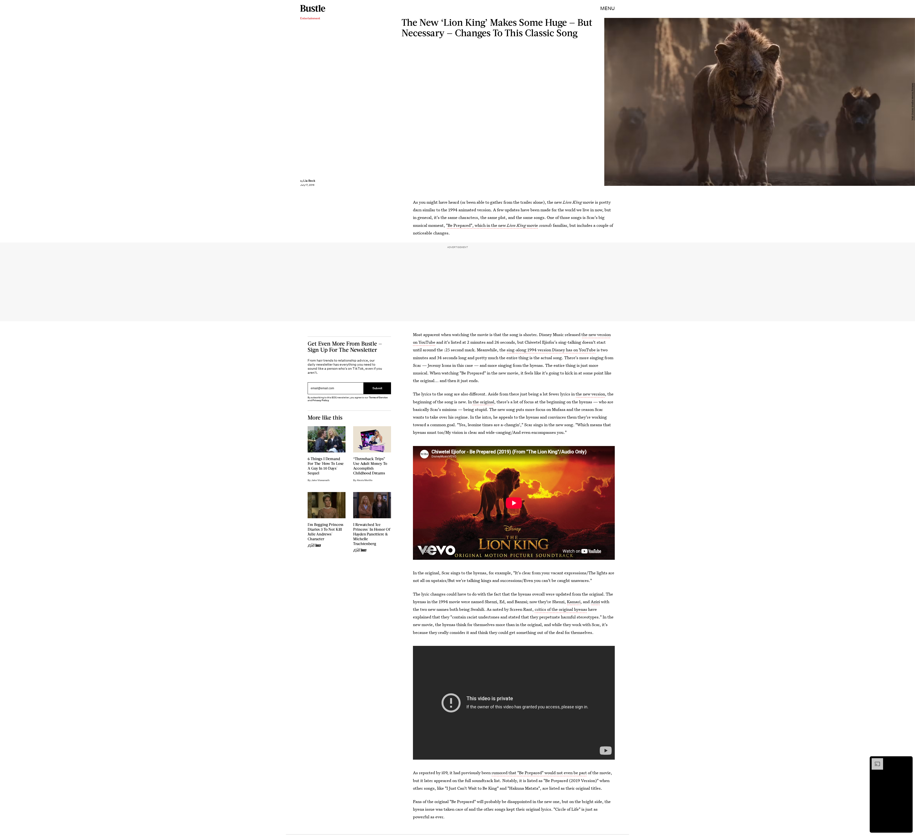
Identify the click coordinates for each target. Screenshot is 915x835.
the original (483, 402)
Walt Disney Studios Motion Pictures (912, 102)
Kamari (573, 601)
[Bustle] (312, 8)
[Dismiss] (907, 760)
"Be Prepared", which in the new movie (492, 225)
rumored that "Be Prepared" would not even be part (539, 772)
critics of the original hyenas (561, 609)
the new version (590, 394)
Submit (377, 388)
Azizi (595, 601)
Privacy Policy (320, 400)
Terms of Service (378, 397)
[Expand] (875, 760)
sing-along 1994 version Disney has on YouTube (551, 350)
